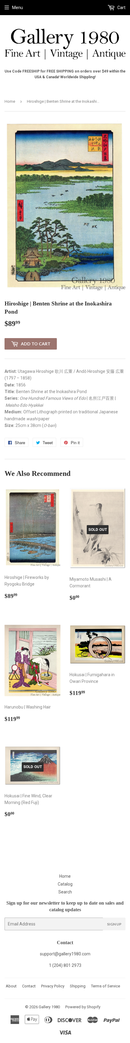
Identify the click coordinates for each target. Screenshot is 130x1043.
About (11, 986)
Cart (120, 7)
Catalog (65, 884)
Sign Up (114, 924)
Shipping (78, 986)
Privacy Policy (52, 986)
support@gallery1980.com (65, 953)
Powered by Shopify (82, 1007)
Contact (29, 986)
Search (65, 892)
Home (10, 101)
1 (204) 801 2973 (65, 965)
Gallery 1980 (49, 1007)
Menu (17, 7)
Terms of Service (105, 986)
